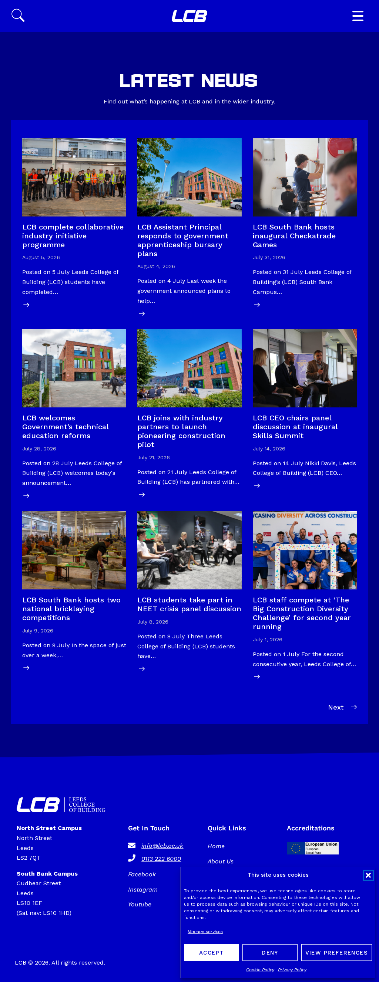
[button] (368, 875)
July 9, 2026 (37, 631)
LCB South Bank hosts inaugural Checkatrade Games (294, 235)
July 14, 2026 (269, 449)
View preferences (336, 952)
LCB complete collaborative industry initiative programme (73, 235)
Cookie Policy (260, 969)
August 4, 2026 (156, 266)
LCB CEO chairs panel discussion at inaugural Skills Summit (295, 426)
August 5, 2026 (41, 257)
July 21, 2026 (153, 457)
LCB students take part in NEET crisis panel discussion (189, 604)
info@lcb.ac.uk (162, 845)
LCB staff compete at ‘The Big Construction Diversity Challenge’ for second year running (302, 613)
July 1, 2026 (267, 639)
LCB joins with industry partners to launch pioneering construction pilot (181, 431)
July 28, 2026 (39, 449)
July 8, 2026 (152, 622)
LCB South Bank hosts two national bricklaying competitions (71, 608)
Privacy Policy (292, 969)
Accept (211, 952)
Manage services (205, 931)
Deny (270, 952)
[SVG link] (189, 16)
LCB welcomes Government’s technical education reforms (65, 426)
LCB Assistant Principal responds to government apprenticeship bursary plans (182, 240)
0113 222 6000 (161, 858)
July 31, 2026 (269, 257)
